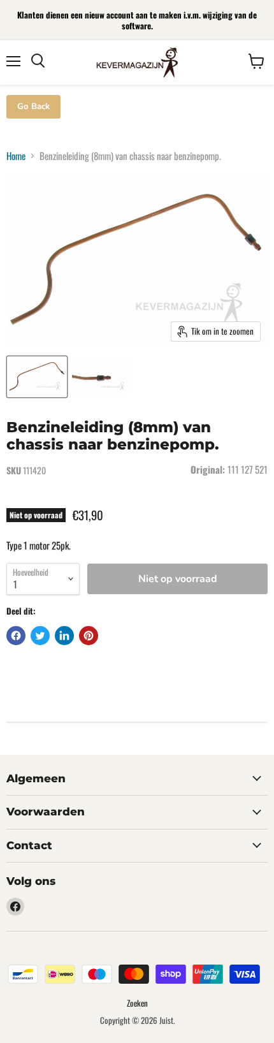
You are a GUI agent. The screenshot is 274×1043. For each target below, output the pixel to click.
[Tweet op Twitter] (40, 635)
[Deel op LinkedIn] (64, 635)
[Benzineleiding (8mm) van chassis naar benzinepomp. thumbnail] (37, 376)
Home (15, 155)
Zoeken (137, 1002)
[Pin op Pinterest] (88, 635)
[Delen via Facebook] (15, 635)
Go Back (33, 106)
